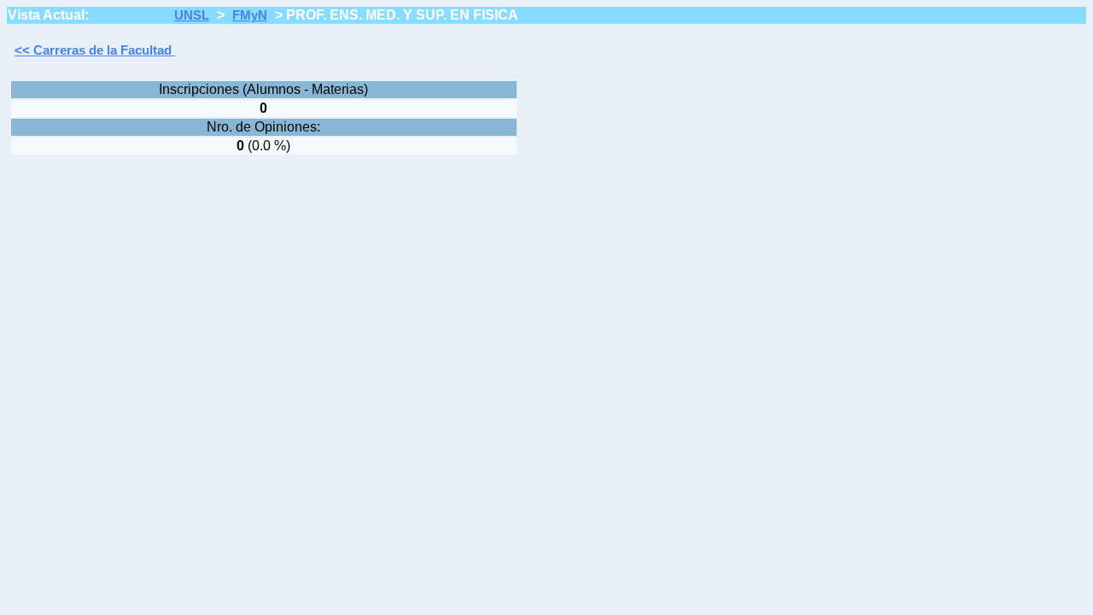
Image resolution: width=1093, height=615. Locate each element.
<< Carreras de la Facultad (95, 50)
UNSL (191, 15)
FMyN (249, 15)
